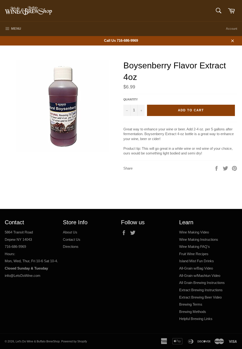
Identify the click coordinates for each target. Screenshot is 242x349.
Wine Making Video (194, 232)
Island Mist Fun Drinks (196, 261)
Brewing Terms (190, 304)
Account (231, 28)
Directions (70, 247)
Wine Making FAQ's (194, 247)
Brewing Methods (192, 312)
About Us (70, 232)
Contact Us (71, 239)
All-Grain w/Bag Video (196, 268)
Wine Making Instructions (198, 239)
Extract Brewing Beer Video (200, 297)
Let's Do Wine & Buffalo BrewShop (38, 341)
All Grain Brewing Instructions (202, 283)
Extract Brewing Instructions (201, 290)
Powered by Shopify (74, 341)
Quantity (130, 99)
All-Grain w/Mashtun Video (199, 276)
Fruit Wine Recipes (193, 254)
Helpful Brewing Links (195, 319)
